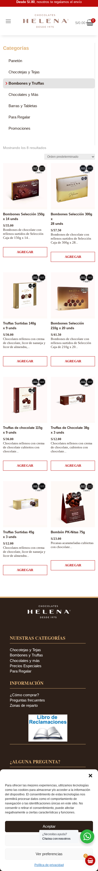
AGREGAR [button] (25, 252)
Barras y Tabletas (23, 106)
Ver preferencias (49, 854)
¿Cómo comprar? (24, 695)
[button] (90, 775)
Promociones (19, 128)
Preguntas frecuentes (27, 700)
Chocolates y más (25, 660)
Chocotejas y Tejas (24, 72)
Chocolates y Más (23, 94)
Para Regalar (19, 117)
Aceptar (49, 826)
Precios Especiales (25, 666)
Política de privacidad (49, 865)
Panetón (15, 61)
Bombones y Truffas (26, 83)
